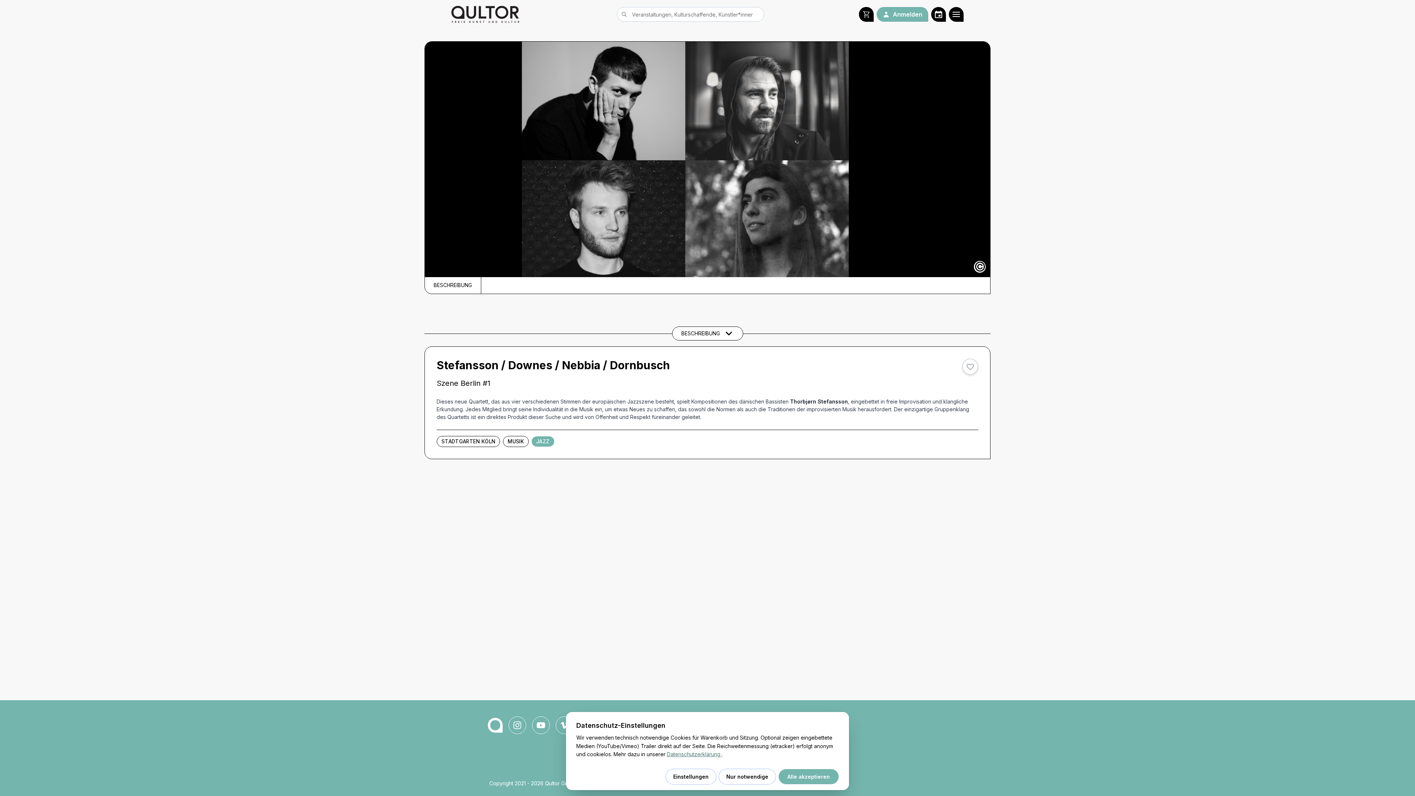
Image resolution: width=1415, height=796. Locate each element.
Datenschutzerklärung (694, 754)
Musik (516, 441)
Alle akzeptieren (808, 777)
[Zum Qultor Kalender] (938, 14)
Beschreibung (453, 285)
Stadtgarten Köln (468, 441)
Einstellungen (691, 777)
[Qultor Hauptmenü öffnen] (956, 14)
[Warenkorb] (866, 14)
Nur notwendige (747, 777)
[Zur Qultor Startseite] (485, 14)
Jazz (542, 441)
